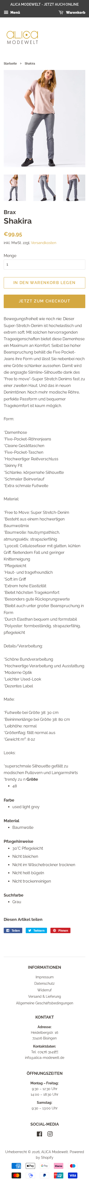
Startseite (10, 63)
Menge (10, 255)
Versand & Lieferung (44, 996)
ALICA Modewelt (54, 1152)
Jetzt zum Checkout (44, 301)
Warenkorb (75, 12)
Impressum (45, 977)
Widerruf (44, 990)
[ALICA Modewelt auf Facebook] (39, 1135)
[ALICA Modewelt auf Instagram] (50, 1135)
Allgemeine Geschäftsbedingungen (44, 1003)
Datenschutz (44, 983)
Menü (15, 12)
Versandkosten (43, 243)
